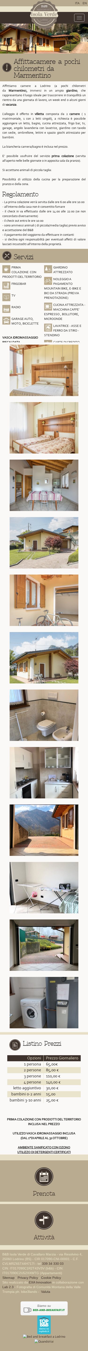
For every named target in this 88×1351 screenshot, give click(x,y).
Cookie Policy (51, 1278)
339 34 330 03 (53, 1263)
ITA (77, 3)
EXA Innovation (40, 1282)
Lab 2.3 (8, 1287)
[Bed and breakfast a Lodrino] (44, 1336)
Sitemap (8, 1278)
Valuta (45, 1292)
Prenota (44, 1193)
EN (85, 3)
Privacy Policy (28, 1278)
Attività (44, 1237)
